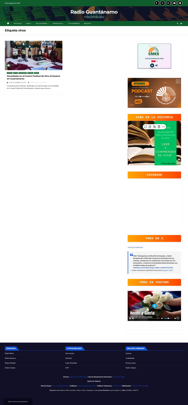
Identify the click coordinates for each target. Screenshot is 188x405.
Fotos (15, 72)
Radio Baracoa (10, 358)
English (87, 23)
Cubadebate (130, 358)
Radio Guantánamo (94, 12)
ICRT (67, 368)
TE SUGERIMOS (74, 23)
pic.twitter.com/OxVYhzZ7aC (162, 268)
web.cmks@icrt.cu (116, 390)
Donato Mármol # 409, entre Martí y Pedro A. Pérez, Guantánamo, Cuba (76, 390)
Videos (36, 72)
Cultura (9, 72)
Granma (128, 353)
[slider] (144, 318)
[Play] (152, 65)
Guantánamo (22, 72)
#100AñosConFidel (140, 268)
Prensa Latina (131, 363)
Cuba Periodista (71, 363)
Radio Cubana (10, 368)
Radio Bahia (9, 353)
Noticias (30, 72)
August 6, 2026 (167, 270)
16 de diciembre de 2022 (18, 82)
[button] (177, 23)
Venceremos (69, 353)
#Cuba (149, 268)
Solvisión (68, 358)
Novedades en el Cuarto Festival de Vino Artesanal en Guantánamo (33, 77)
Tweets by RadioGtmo (135, 247)
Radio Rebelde (10, 363)
